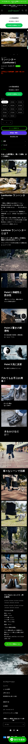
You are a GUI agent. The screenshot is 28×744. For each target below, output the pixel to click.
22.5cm (5, 102)
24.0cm (5, 105)
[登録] (23, 724)
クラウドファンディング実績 (10, 713)
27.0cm (5, 112)
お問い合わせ (6, 693)
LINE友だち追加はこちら (14, 25)
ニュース (5, 685)
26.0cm (12, 109)
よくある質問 (6, 689)
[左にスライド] (10, 54)
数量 (2, 119)
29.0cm (12, 116)
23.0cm (12, 102)
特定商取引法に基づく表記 (10, 696)
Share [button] (4, 149)
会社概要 (5, 706)
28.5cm (5, 116)
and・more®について (8, 709)
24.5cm (12, 105)
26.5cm (20, 109)
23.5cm (20, 102)
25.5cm (5, 109)
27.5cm (12, 112)
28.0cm (20, 112)
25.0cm (20, 105)
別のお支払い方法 (14, 136)
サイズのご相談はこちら (13, 644)
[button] (2, 10)
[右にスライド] (17, 54)
